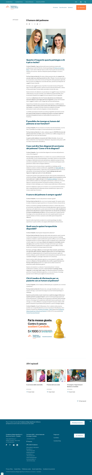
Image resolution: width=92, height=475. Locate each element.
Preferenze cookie (26, 469)
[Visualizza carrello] (81, 1)
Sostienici (70, 7)
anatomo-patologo (52, 179)
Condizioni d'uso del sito (49, 469)
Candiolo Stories (19, 1)
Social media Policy (37, 469)
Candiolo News (9, 1)
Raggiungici (56, 434)
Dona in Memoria (29, 1)
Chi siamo (55, 7)
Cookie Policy (17, 469)
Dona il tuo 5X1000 (40, 1)
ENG (76, 1)
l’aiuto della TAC (60, 168)
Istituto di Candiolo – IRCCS (46, 309)
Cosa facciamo (63, 7)
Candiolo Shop (57, 441)
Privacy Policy (9, 469)
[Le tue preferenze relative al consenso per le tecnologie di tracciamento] (2, 474)
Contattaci (56, 437)
